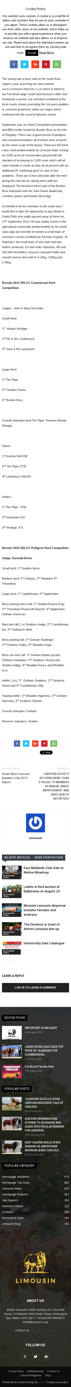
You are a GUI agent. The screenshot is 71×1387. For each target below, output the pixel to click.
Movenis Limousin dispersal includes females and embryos (44, 910)
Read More (46, 52)
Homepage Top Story (16, 1182)
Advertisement (35, 1371)
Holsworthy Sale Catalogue (44, 943)
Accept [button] (32, 52)
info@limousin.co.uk (43, 1330)
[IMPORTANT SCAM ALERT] (12, 1032)
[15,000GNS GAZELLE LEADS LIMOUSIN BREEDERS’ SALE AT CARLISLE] (12, 1103)
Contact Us (53, 1371)
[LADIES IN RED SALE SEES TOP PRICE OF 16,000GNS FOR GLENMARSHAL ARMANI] (12, 1051)
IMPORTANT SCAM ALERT (41, 1027)
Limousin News (12, 1188)
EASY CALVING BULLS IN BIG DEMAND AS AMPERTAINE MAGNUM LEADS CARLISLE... (43, 1146)
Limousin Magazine (30, 1375)
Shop (48, 1375)
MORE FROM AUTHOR (49, 857)
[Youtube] (46, 1357)
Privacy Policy (15, 1371)
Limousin (35, 838)
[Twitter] (35, 1357)
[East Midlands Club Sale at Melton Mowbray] (12, 872)
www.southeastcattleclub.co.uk (22, 89)
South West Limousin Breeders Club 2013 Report (16, 778)
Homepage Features (15, 1194)
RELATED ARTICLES (17, 857)
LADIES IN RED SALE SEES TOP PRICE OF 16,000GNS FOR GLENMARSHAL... (44, 1050)
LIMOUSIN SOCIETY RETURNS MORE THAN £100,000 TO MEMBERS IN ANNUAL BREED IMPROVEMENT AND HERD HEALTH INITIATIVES (53, 786)
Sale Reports (10, 1200)
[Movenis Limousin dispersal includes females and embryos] (12, 910)
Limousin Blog (11, 1224)
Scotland (7, 1212)
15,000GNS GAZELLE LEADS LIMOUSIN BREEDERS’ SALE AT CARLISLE (44, 1102)
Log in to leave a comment (35, 987)
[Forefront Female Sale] (12, 1071)
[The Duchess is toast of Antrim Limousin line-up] (12, 929)
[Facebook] (25, 1357)
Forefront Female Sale (39, 1066)
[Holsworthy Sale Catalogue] (12, 948)
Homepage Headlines (15, 1177)
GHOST (42, 1382)
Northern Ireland (12, 1206)
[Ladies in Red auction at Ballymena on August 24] (12, 891)
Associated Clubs (8, 876)
